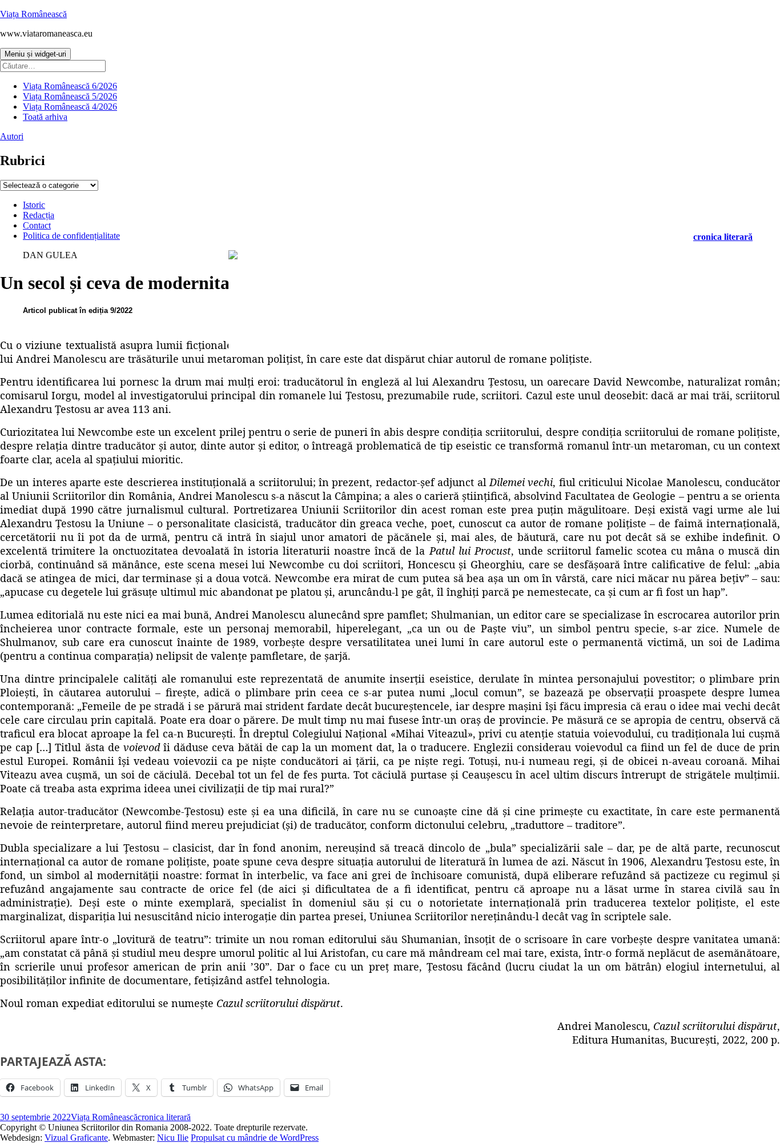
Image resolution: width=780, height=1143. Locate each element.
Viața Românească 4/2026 (70, 106)
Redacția (38, 215)
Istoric (34, 205)
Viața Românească (33, 14)
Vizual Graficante (76, 1137)
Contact (37, 225)
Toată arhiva (45, 117)
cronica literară (723, 237)
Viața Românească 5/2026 (70, 96)
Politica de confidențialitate (71, 235)
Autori (11, 136)
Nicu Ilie (172, 1137)
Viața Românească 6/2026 (70, 86)
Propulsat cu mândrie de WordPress (255, 1137)
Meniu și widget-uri (35, 54)
